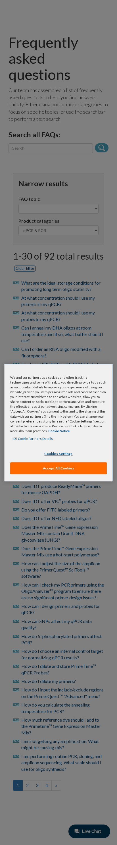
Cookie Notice (59, 431)
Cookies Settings (58, 453)
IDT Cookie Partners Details (32, 438)
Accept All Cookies (58, 468)
